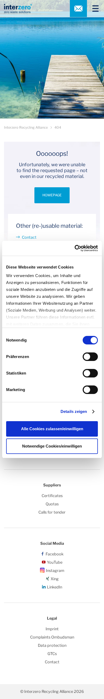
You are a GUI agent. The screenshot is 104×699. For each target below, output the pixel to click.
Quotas (52, 504)
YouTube (54, 562)
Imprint (52, 629)
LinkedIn (54, 587)
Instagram (55, 570)
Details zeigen (74, 411)
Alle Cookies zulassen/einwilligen (52, 428)
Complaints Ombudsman (52, 637)
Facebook (54, 554)
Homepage (52, 195)
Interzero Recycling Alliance (26, 127)
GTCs (52, 653)
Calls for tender (52, 512)
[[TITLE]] (93, 8)
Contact (29, 237)
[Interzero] (18, 8)
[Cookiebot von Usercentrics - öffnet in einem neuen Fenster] (75, 248)
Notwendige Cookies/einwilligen (52, 446)
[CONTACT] (78, 8)
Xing (55, 578)
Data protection (52, 645)
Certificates (52, 495)
